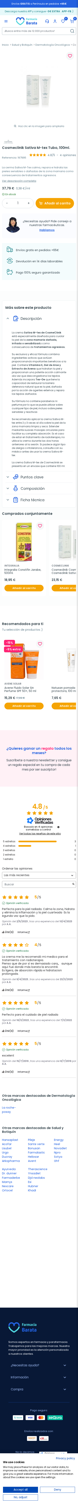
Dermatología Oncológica (52, 45)
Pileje (31, 1140)
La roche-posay (9, 1110)
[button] (72, 21)
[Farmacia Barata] (26, 21)
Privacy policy (65, 1458)
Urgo (5, 1152)
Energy (59, 1140)
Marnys (7, 1182)
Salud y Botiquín (22, 45)
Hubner (33, 1186)
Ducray (7, 1157)
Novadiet (60, 1148)
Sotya (58, 1157)
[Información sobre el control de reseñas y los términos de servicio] (58, 827)
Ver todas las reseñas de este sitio (40, 833)
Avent (32, 1161)
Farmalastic (36, 1152)
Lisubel (6, 1148)
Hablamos (47, 230)
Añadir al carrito (57, 203)
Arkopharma (11, 1161)
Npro (57, 1152)
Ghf (56, 1161)
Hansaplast (10, 1140)
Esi (29, 1182)
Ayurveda (9, 1169)
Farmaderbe (11, 1178)
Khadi (32, 1190)
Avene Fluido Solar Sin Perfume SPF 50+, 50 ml (20, 689)
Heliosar (33, 1157)
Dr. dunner (9, 1173)
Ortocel (7, 1190)
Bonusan (34, 1148)
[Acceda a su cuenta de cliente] (55, 21)
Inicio (5, 45)
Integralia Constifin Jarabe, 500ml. (23, 571)
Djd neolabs (36, 1178)
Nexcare (8, 1186)
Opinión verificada (17, 903)
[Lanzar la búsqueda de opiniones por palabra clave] (73, 884)
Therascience (37, 1169)
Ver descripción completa (19, 181)
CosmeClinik (53, 332)
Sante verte (36, 1144)
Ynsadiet (34, 1173)
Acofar (7, 1144)
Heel (57, 1144)
